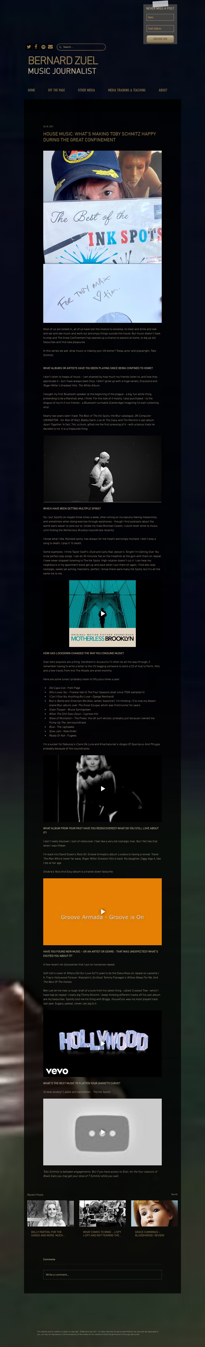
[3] (29, 47)
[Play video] (102, 468)
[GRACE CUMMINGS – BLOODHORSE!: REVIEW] (154, 1213)
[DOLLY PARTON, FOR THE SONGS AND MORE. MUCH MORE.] (50, 1213)
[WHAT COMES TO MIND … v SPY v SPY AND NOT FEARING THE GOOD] (102, 1213)
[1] (50, 47)
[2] (36, 47)
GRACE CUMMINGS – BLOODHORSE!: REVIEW (149, 1234)
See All (174, 1194)
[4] (43, 47)
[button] (60, 90)
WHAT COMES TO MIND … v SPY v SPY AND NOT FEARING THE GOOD (102, 1234)
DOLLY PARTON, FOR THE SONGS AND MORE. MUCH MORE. (47, 1234)
